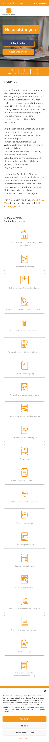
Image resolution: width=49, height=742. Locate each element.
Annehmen (24, 719)
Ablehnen (24, 726)
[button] (45, 691)
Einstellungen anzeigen (24, 733)
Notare (21, 3)
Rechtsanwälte (9, 3)
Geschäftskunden (18, 52)
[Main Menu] (43, 11)
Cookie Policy (23, 738)
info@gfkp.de (13, 206)
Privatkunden (18, 43)
